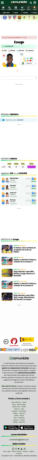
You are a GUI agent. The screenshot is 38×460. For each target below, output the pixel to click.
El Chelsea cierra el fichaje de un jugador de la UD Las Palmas (25, 250)
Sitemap (25, 451)
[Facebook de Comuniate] (16, 448)
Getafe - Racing (19, 415)
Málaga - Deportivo (19, 422)
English (31, 451)
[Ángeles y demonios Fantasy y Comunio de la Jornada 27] (7, 261)
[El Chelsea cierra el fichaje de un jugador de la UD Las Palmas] (7, 249)
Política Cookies (16, 451)
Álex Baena (13, 200)
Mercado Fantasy (9, 386)
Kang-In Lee (13, 192)
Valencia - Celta (19, 409)
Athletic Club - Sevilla (19, 407)
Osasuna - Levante (19, 420)
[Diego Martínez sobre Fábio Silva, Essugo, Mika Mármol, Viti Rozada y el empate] (7, 297)
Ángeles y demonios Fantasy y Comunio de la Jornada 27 (25, 261)
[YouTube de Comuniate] (22, 448)
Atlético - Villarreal (19, 413)
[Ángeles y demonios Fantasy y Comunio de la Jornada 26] (7, 285)
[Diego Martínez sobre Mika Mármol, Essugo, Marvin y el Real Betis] (7, 273)
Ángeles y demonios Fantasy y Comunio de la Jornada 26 (25, 284)
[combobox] (28, 63)
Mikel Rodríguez (14, 178)
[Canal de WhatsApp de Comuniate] (13, 448)
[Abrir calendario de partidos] (35, 2)
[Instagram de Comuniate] (25, 448)
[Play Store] (11, 427)
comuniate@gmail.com (19, 439)
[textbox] (28, 63)
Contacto (19, 453)
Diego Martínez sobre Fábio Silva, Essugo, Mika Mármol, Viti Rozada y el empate (24, 297)
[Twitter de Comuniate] (18, 448)
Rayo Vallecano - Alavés (19, 402)
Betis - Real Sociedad (19, 404)
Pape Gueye (13, 185)
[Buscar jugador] (31, 3)
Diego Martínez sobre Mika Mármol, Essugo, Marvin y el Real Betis (24, 273)
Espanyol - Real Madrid (19, 411)
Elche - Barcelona (19, 418)
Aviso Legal (6, 451)
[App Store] (26, 427)
